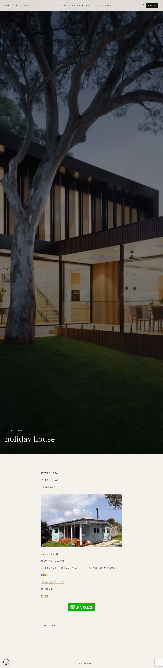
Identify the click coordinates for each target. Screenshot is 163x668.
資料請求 (45, 596)
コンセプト (66, 5)
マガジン (87, 5)
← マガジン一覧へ (48, 626)
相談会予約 (152, 5)
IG (143, 5)
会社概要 (108, 5)
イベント (98, 5)
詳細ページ (59, 582)
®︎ (54, 582)
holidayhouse (47, 582)
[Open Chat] (6, 661)
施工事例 (77, 5)
